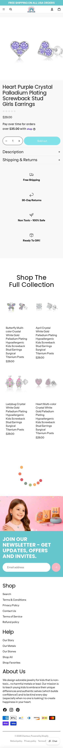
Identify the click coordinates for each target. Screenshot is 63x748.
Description (13, 151)
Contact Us (9, 611)
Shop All (8, 657)
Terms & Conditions (14, 599)
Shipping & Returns (20, 159)
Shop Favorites (11, 662)
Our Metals (9, 645)
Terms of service (45, 741)
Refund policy (11, 622)
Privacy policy (30, 741)
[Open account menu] (52, 9)
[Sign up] (56, 567)
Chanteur (26, 736)
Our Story (8, 640)
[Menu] (3, 9)
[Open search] (10, 9)
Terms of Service (12, 616)
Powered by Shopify (39, 736)
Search (7, 594)
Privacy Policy (11, 605)
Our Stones (9, 651)
